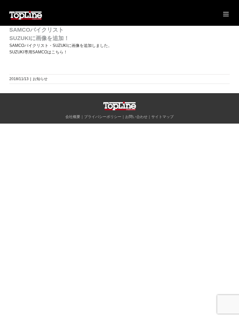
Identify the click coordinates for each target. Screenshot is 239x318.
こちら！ (59, 52)
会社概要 (72, 117)
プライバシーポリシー (102, 117)
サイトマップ (162, 117)
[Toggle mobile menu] (226, 14)
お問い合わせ (136, 117)
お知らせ (40, 79)
